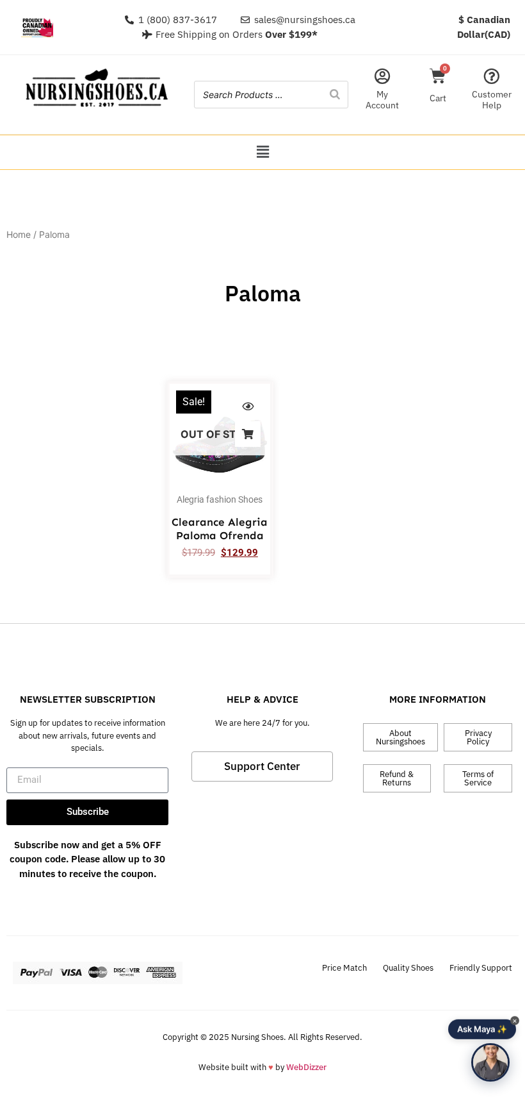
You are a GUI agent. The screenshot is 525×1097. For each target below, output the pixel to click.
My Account (382, 99)
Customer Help (492, 99)
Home (18, 234)
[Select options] (248, 434)
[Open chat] (490, 1062)
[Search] (335, 94)
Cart (438, 98)
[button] (262, 152)
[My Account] (383, 76)
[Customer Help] (491, 76)
